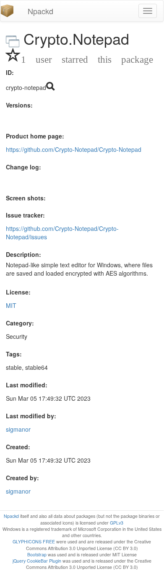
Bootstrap (37, 554)
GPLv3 (116, 523)
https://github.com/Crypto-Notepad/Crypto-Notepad (73, 149)
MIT (11, 305)
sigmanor (18, 429)
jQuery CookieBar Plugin (37, 561)
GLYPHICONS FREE (34, 541)
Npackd (40, 10)
